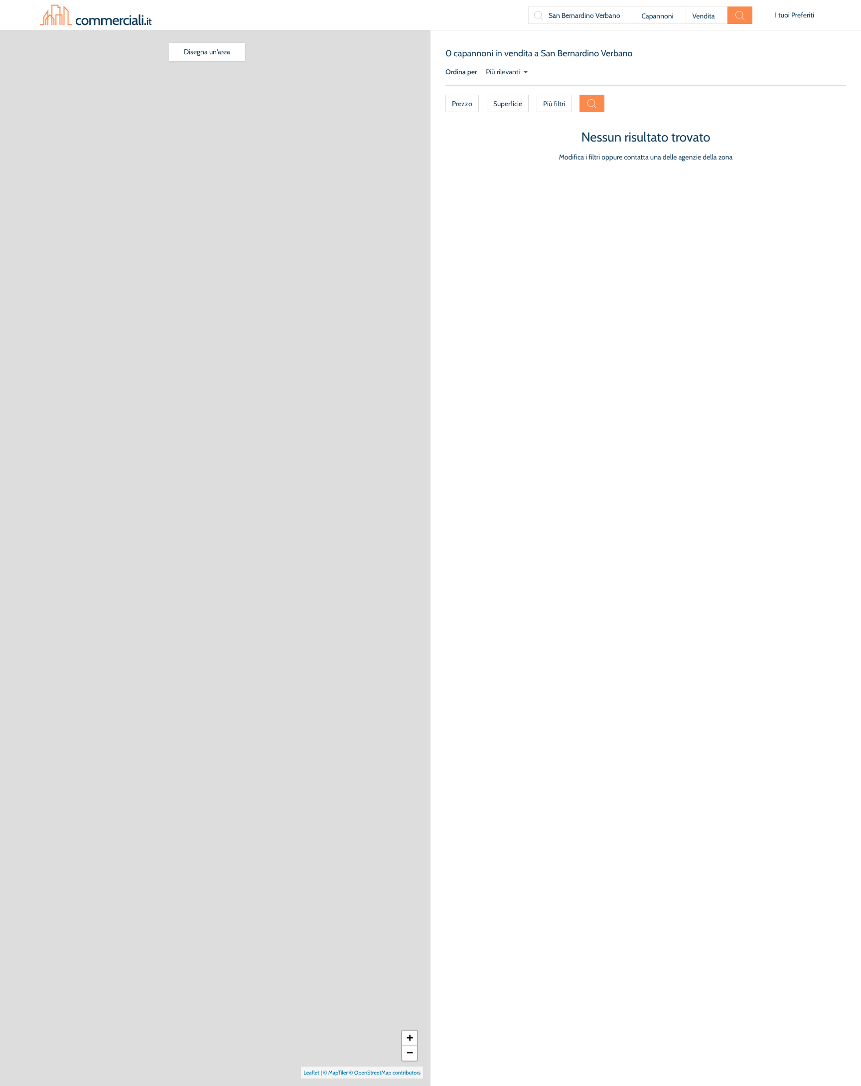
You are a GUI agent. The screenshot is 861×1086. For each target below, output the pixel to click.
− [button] (410, 1053)
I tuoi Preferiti (794, 14)
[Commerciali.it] (95, 14)
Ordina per (461, 71)
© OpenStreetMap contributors (385, 1072)
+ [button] (410, 1038)
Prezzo (462, 103)
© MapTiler (335, 1072)
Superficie (507, 103)
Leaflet (311, 1072)
